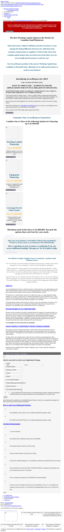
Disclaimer (38, 529)
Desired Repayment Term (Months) (16, 383)
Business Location (11, 370)
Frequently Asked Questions (11, 497)
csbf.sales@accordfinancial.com (32, 3)
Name (8, 363)
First (7, 365)
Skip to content (5, 1)
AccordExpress (8, 495)
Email (8, 373)
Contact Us (7, 500)
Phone (8, 376)
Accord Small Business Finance (23, 20)
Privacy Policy (30, 529)
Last (26, 365)
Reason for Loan (11, 386)
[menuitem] (11, 8)
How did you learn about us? (14, 389)
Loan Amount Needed (12, 379)
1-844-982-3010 (19, 3)
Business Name (10, 366)
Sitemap (44, 529)
